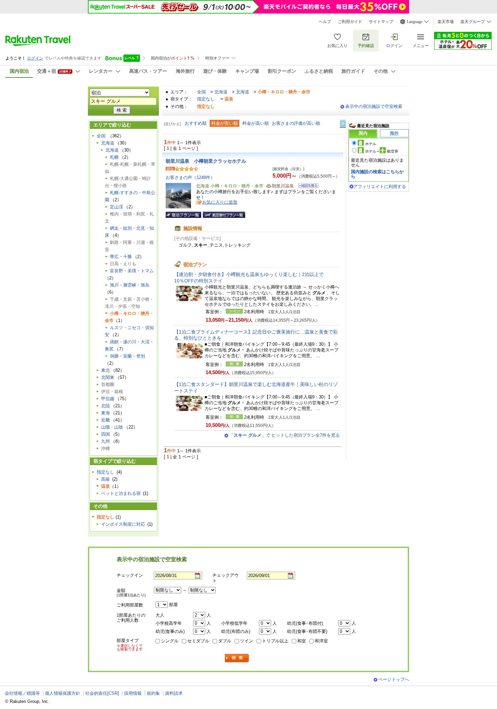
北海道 (221, 91)
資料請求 (174, 693)
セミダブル (198, 640)
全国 (201, 91)
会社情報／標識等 (22, 693)
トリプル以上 (275, 640)
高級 (105, 479)
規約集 (153, 693)
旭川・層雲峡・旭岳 (129, 285)
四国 (105, 434)
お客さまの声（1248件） (190, 177)
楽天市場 (445, 21)
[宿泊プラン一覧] (183, 215)
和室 (301, 640)
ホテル (370, 144)
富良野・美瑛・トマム (132, 270)
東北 (105, 370)
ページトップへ (393, 679)
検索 (237, 658)
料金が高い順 (255, 123)
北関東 (107, 377)
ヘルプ (325, 21)
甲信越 (107, 398)
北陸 (105, 405)
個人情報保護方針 (62, 693)
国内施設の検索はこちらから (377, 174)
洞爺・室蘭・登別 (127, 356)
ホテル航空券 (381, 151)
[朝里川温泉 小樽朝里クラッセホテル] (306, 186)
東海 (105, 412)
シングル (170, 640)
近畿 (105, 419)
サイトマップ (381, 21)
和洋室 (321, 640)
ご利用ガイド (350, 21)
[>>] (343, 123)
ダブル (224, 640)
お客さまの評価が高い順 (296, 123)
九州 (105, 441)
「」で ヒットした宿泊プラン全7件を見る (284, 435)
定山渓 (116, 206)
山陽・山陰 (112, 427)
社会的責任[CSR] (102, 693)
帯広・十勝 (121, 256)
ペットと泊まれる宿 (121, 493)
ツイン (246, 640)
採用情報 (133, 693)
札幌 (114, 157)
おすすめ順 (196, 123)
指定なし (206, 98)
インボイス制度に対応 (123, 524)
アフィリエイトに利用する (379, 186)
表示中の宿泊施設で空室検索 (373, 106)
